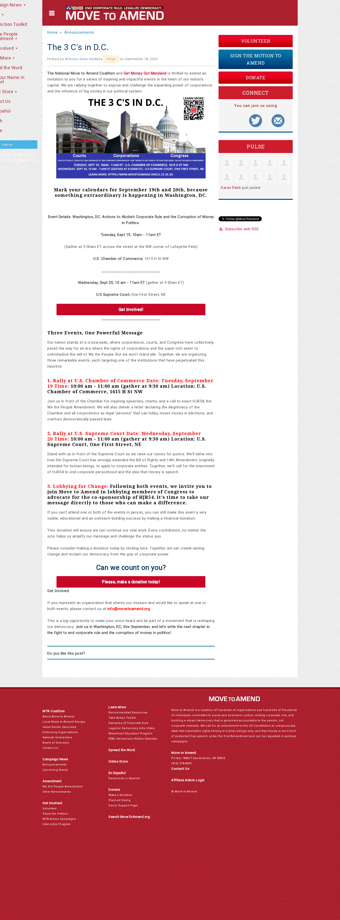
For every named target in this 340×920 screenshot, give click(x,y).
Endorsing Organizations (60, 732)
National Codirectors (57, 737)
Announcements (79, 32)
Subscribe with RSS (242, 229)
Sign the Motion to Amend (255, 59)
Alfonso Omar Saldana (84, 59)
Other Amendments (57, 791)
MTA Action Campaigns (59, 819)
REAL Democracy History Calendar (133, 738)
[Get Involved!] (131, 309)
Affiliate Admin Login (188, 780)
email (18, 155)
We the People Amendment (63, 786)
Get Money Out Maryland (145, 73)
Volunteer (255, 41)
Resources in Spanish (124, 778)
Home (52, 32)
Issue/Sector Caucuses (59, 727)
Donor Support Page (123, 805)
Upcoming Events (55, 769)
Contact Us (50, 748)
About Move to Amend (58, 716)
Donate (255, 77)
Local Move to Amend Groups (64, 721)
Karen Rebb (231, 187)
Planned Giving (119, 800)
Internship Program (57, 824)
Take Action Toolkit (122, 717)
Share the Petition (55, 813)
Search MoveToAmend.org (129, 817)
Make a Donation (121, 795)
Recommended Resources (128, 712)
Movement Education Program (130, 733)
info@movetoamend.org (128, 609)
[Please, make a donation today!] (131, 582)
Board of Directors (56, 742)
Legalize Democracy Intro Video (132, 728)
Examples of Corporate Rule (128, 723)
